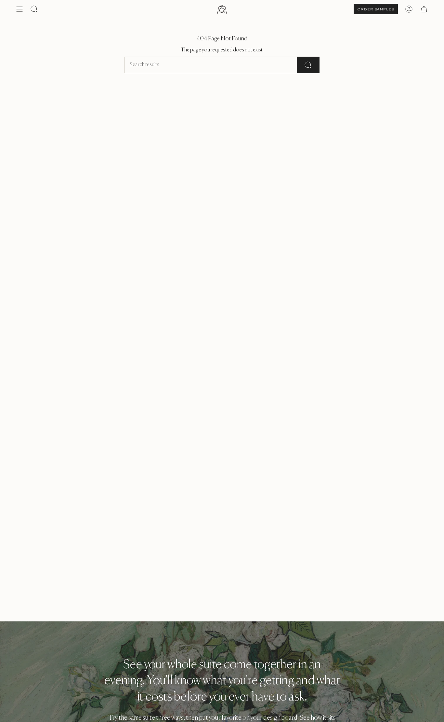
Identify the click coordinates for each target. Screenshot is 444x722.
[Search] (308, 65)
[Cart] (423, 9)
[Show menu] (19, 9)
